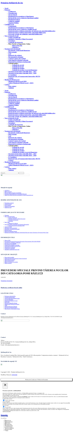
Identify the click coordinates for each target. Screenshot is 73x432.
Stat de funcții (12, 14)
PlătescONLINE (17, 45)
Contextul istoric (8, 204)
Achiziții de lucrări (18, 66)
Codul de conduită (14, 21)
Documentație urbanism (15, 57)
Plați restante (12, 52)
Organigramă (12, 13)
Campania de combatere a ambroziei (13, 242)
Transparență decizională (12, 49)
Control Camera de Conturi (17, 58)
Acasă (6, 8)
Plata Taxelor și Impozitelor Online (12, 308)
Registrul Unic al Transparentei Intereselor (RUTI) (24, 76)
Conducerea (12, 11)
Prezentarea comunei (9, 202)
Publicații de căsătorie (13, 223)
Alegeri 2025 (7, 240)
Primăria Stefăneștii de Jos (12, 3)
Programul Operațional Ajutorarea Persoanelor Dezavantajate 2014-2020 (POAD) (22, 241)
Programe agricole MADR (10, 243)
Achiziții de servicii (18, 65)
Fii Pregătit (7, 301)
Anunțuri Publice (13, 23)
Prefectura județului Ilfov (10, 296)
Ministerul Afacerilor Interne (11, 303)
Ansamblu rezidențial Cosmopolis (12, 249)
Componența (12, 26)
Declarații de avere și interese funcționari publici (23, 18)
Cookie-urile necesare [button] (7, 398)
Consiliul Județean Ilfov (10, 297)
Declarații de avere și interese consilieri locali (22, 29)
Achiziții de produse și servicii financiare (24, 70)
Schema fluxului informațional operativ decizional (16, 258)
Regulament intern (14, 19)
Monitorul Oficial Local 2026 (17, 81)
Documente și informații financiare (19, 50)
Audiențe (11, 88)
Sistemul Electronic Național (11, 306)
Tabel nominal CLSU (9, 260)
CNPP (6, 305)
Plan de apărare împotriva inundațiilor (13, 192)
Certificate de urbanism (10, 248)
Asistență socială (8, 226)
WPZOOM (14, 375)
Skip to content (4, 414)
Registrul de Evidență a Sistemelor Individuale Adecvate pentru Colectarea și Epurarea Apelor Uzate (26, 232)
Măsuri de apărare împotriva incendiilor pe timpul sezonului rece (19, 195)
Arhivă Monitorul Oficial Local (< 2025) (20, 83)
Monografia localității (9, 257)
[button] (4, 416)
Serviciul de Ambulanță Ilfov (11, 307)
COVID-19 (7, 190)
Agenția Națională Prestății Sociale (12, 298)
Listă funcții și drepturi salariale (18, 60)
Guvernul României (9, 299)
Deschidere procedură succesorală (12, 229)
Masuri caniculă (8, 263)
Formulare (11, 40)
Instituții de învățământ (10, 206)
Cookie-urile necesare (9, 400)
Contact (7, 84)
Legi (9, 53)
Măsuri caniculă (8, 191)
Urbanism (7, 215)
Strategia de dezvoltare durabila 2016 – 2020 (22, 73)
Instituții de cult (8, 207)
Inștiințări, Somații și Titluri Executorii (20, 39)
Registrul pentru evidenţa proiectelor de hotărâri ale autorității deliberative (31, 31)
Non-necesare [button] (6, 405)
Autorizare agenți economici (11, 227)
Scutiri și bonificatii (14, 37)
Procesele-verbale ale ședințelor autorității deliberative (25, 34)
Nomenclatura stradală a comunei (12, 244)
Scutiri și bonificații (12, 217)
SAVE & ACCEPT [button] (7, 411)
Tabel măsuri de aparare (10, 259)
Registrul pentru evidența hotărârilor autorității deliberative (27, 32)
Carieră (10, 78)
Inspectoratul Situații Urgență (11, 300)
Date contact (12, 86)
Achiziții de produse (18, 68)
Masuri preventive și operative (11, 261)
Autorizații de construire (10, 247)
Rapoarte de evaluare (15, 55)
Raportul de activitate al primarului (19, 62)
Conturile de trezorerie (15, 42)
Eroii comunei (8, 205)
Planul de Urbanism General (11, 231)
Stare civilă (7, 222)
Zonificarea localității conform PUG (12, 246)
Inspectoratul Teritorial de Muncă (12, 304)
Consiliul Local (9, 24)
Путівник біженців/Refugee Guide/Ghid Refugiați (16, 193)
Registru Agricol (8, 230)
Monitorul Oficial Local (12, 79)
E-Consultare (12, 75)
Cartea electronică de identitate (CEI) (16, 225)
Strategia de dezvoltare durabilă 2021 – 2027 (22, 71)
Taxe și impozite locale (12, 36)
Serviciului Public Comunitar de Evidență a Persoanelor (17, 224)
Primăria (7, 10)
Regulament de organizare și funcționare (21, 16)
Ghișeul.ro (15, 47)
